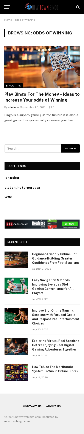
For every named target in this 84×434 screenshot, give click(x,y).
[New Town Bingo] (42, 7)
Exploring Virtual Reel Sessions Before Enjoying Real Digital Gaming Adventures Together (55, 345)
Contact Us (32, 406)
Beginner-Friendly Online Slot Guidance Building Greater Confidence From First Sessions (55, 258)
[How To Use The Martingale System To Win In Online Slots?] (16, 372)
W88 (8, 197)
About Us (53, 406)
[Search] (77, 7)
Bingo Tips (13, 85)
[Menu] (7, 7)
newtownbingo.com (17, 421)
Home (8, 19)
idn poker (12, 177)
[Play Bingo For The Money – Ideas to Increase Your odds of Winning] (42, 67)
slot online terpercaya (22, 187)
